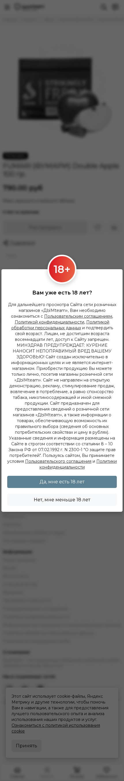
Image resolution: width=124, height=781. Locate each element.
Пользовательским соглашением (78, 316)
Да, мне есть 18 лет (62, 481)
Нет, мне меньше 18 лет (62, 499)
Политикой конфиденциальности (49, 322)
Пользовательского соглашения (58, 461)
